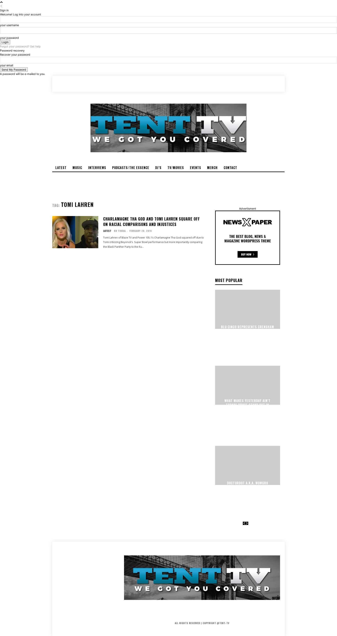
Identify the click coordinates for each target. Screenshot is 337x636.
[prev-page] (244, 523)
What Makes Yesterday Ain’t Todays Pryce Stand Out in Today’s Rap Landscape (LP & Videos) (247, 407)
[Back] (1, 6)
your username (9, 25)
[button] (262, 84)
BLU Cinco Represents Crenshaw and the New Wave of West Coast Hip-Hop (247, 331)
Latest (107, 231)
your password (9, 37)
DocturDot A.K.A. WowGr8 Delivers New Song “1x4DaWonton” (247, 487)
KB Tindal (120, 230)
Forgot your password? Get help (20, 46)
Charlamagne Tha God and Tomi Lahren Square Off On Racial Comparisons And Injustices (151, 221)
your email (6, 65)
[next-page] (247, 523)
